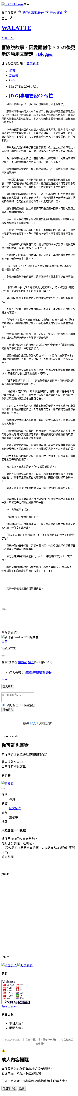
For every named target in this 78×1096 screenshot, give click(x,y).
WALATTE (16, 27)
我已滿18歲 (9, 1088)
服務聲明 (40, 1043)
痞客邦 (22, 662)
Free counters (10, 1006)
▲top (5, 679)
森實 (5, 641)
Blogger (45, 54)
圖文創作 (33, 63)
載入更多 (8, 686)
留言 (31, 662)
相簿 (12, 70)
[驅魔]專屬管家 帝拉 (38, 672)
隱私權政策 (67, 1039)
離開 (21, 1088)
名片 (12, 80)
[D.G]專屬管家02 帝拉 (31, 95)
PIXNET (17, 1039)
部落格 (13, 75)
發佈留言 (8, 709)
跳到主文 (8, 38)
